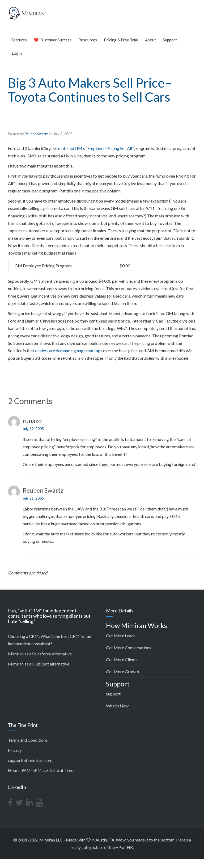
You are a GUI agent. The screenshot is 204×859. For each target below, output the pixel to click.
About (150, 39)
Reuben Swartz (36, 134)
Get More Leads (120, 635)
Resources (87, 39)
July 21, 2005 (33, 498)
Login (17, 53)
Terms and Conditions (28, 739)
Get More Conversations (128, 647)
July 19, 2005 (33, 429)
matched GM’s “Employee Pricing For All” (96, 148)
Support (170, 39)
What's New (117, 705)
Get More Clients (122, 659)
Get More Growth (122, 671)
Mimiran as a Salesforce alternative (40, 653)
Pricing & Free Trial (121, 39)
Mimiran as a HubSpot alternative (38, 663)
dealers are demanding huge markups (68, 350)
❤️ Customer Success (52, 39)
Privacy (15, 750)
